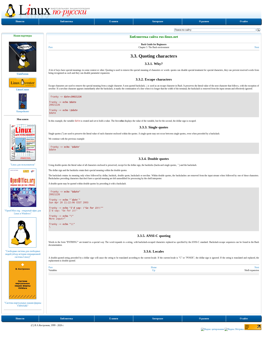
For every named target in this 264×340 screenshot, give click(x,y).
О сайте (244, 21)
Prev (51, 47)
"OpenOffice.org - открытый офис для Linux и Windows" (22, 212)
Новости (20, 21)
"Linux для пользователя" (22, 164)
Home (154, 267)
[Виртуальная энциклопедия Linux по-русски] (131, 10)
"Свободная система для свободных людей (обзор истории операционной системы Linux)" (22, 254)
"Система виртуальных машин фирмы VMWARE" (22, 304)
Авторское (157, 21)
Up (153, 270)
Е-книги (113, 21)
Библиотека (66, 21)
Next (257, 47)
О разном (204, 21)
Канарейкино (22, 111)
